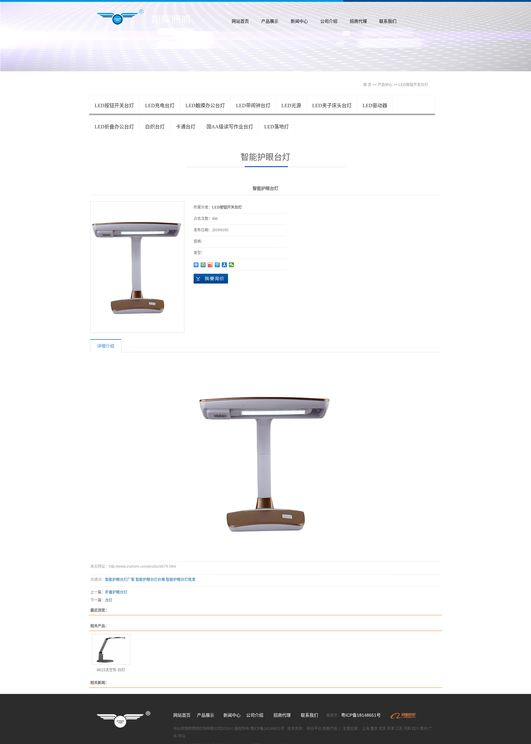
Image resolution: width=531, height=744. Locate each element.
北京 (382, 728)
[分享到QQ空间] (203, 264)
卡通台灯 (185, 126)
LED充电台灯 (160, 105)
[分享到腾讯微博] (217, 264)
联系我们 (387, 21)
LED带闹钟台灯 (253, 105)
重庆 (374, 728)
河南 (407, 728)
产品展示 (269, 21)
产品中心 (385, 85)
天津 (390, 728)
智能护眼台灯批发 (180, 580)
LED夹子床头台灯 (332, 105)
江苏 (399, 728)
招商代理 (358, 21)
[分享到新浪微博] (210, 264)
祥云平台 (314, 728)
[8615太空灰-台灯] (111, 649)
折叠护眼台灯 (116, 592)
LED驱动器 (375, 105)
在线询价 (211, 279)
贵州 (423, 728)
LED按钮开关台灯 (413, 85)
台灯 (108, 600)
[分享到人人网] (224, 264)
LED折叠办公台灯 (114, 126)
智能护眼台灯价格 (150, 580)
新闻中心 (299, 21)
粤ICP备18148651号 (361, 715)
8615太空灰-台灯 (111, 670)
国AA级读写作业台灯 (229, 126)
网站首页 (240, 21)
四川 (415, 728)
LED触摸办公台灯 (205, 105)
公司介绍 (328, 21)
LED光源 (291, 105)
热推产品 (329, 728)
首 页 (367, 85)
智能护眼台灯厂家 (120, 580)
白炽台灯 (155, 126)
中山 (181, 736)
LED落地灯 (276, 126)
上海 (365, 728)
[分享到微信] (231, 264)
